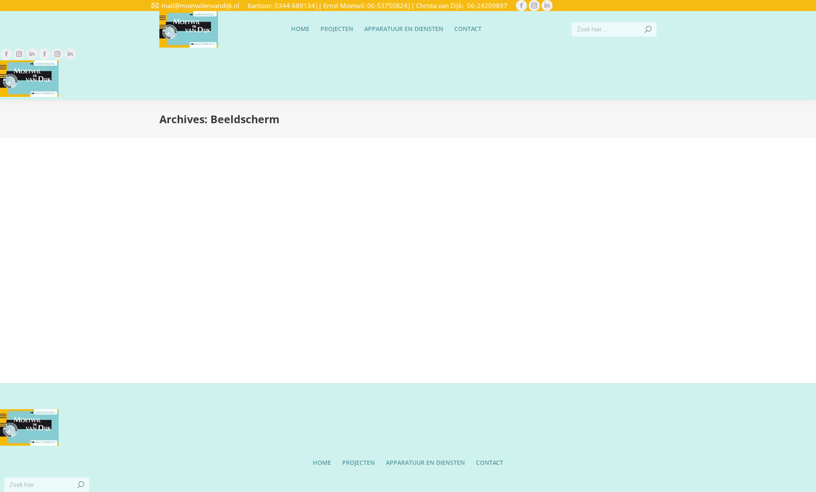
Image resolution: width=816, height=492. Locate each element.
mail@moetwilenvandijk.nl (200, 5)
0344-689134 (295, 5)
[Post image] (239, 219)
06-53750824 (387, 5)
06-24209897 (487, 5)
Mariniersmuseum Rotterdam (227, 292)
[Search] (648, 29)
